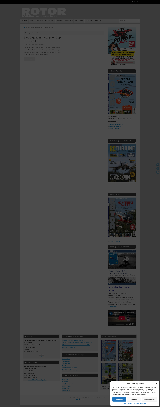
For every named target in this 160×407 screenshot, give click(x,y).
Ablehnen (134, 399)
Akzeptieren (119, 399)
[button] (156, 384)
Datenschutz (136, 403)
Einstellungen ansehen (149, 399)
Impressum (143, 403)
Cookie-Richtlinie (128, 403)
